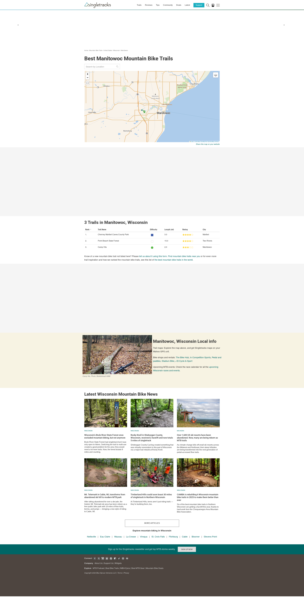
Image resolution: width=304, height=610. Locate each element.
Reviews (148, 5)
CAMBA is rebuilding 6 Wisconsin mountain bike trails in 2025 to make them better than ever (197, 497)
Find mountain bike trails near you (184, 256)
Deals (178, 5)
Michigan (180, 431)
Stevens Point (210, 536)
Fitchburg (173, 536)
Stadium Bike (168, 360)
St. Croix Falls (158, 536)
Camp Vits (102, 247)
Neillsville (91, 536)
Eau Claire (105, 536)
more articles (152, 523)
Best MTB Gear (137, 568)
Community (168, 5)
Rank (87, 229)
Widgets (118, 563)
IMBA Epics (125, 568)
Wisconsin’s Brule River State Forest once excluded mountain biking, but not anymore (104, 436)
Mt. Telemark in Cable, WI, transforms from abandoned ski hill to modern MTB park (104, 495)
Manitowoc (124, 50)
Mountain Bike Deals (154, 568)
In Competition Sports (200, 357)
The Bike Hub (182, 357)
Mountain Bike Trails (95, 50)
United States (107, 50)
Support (199, 5)
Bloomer (196, 536)
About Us (98, 563)
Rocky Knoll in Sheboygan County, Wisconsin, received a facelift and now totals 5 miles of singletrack (152, 438)
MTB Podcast (98, 568)
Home (86, 50)
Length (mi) (169, 229)
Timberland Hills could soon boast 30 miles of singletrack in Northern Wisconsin (151, 495)
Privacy (126, 573)
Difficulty (153, 229)
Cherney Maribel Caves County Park (113, 234)
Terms (119, 573)
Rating (185, 229)
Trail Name (102, 229)
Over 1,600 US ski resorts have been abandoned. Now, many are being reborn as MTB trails (197, 438)
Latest (187, 5)
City (204, 229)
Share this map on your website (208, 144)
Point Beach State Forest (108, 240)
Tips (157, 5)
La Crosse (131, 536)
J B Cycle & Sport (184, 360)
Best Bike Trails (112, 568)
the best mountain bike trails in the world (173, 259)
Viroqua (143, 536)
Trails (139, 5)
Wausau (118, 536)
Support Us (108, 563)
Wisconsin (116, 50)
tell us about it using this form (153, 256)
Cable (185, 536)
